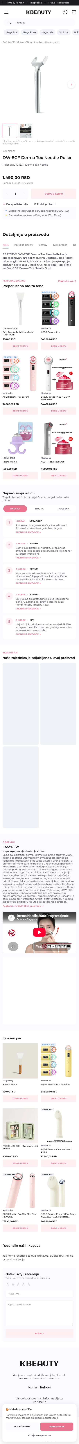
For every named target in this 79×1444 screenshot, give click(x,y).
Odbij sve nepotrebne (39, 1435)
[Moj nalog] (65, 12)
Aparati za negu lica (49, 42)
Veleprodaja (36, 2)
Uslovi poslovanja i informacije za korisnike (39, 1400)
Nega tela (47, 32)
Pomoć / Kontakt (15, 2)
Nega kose (29, 32)
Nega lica (11, 32)
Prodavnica (19, 42)
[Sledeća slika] (71, 84)
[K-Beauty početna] (38, 12)
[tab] (5, 247)
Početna (7, 42)
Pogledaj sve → (67, 280)
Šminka (63, 32)
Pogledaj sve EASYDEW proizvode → (23, 906)
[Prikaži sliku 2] (25, 131)
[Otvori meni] (9, 12)
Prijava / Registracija (58, 2)
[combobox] (43, 22)
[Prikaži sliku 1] (10, 131)
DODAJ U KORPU (54, 194)
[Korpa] (74, 12)
